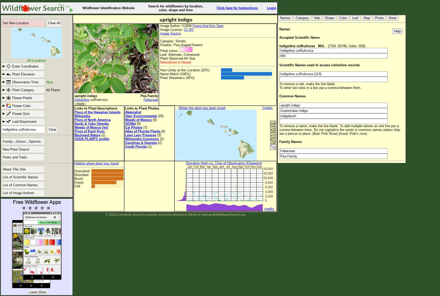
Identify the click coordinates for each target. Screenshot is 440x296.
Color (343, 18)
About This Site (14, 169)
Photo (379, 18)
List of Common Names (20, 185)
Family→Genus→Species (22, 141)
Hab (317, 18)
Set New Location (16, 23)
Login (271, 8)
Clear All (54, 23)
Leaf (355, 18)
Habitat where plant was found (96, 163)
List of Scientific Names (20, 177)
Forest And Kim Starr (208, 26)
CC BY (189, 30)
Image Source (170, 33)
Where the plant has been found (201, 108)
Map (367, 18)
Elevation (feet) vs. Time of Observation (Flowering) (224, 163)
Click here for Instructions (237, 8)
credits (269, 209)
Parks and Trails (15, 157)
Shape (329, 18)
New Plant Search (16, 149)
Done (392, 18)
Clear (52, 129)
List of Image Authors (18, 193)
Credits (267, 108)
